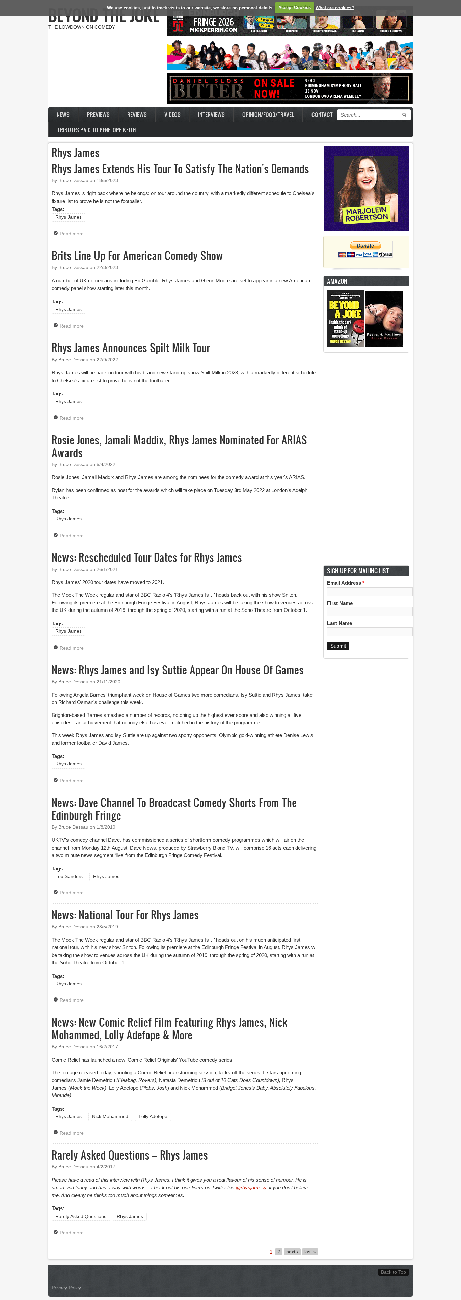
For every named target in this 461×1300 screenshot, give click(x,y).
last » (310, 1251)
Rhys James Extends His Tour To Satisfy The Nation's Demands (180, 168)
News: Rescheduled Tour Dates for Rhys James (147, 557)
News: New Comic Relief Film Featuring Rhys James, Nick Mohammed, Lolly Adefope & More (169, 1028)
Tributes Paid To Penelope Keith (96, 130)
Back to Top (393, 1272)
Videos (172, 115)
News (63, 115)
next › (292, 1251)
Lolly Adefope (153, 1116)
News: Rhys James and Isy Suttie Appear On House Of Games (178, 669)
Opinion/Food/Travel (268, 115)
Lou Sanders (69, 876)
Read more (73, 233)
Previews (98, 115)
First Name (340, 603)
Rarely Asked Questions (80, 1216)
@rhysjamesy (251, 1187)
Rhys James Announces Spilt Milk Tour (131, 347)
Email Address (345, 583)
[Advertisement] (367, 459)
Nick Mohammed (110, 1116)
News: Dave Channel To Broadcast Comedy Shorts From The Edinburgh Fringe (174, 809)
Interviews (211, 115)
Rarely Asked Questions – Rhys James (130, 1154)
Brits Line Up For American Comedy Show (137, 255)
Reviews (137, 115)
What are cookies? (335, 7)
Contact (322, 115)
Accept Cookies (294, 7)
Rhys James (68, 217)
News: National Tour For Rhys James (125, 914)
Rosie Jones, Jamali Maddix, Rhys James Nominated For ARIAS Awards (179, 446)
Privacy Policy (66, 1287)
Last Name (339, 623)
